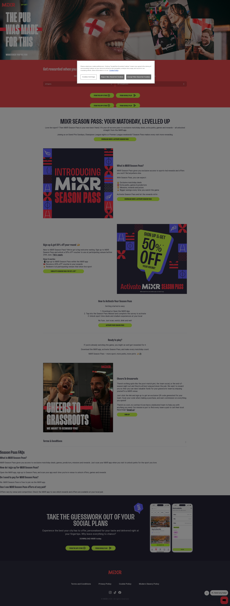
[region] (116, 72)
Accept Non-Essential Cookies (138, 77)
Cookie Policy (113, 70)
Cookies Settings (88, 77)
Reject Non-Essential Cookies (112, 77)
